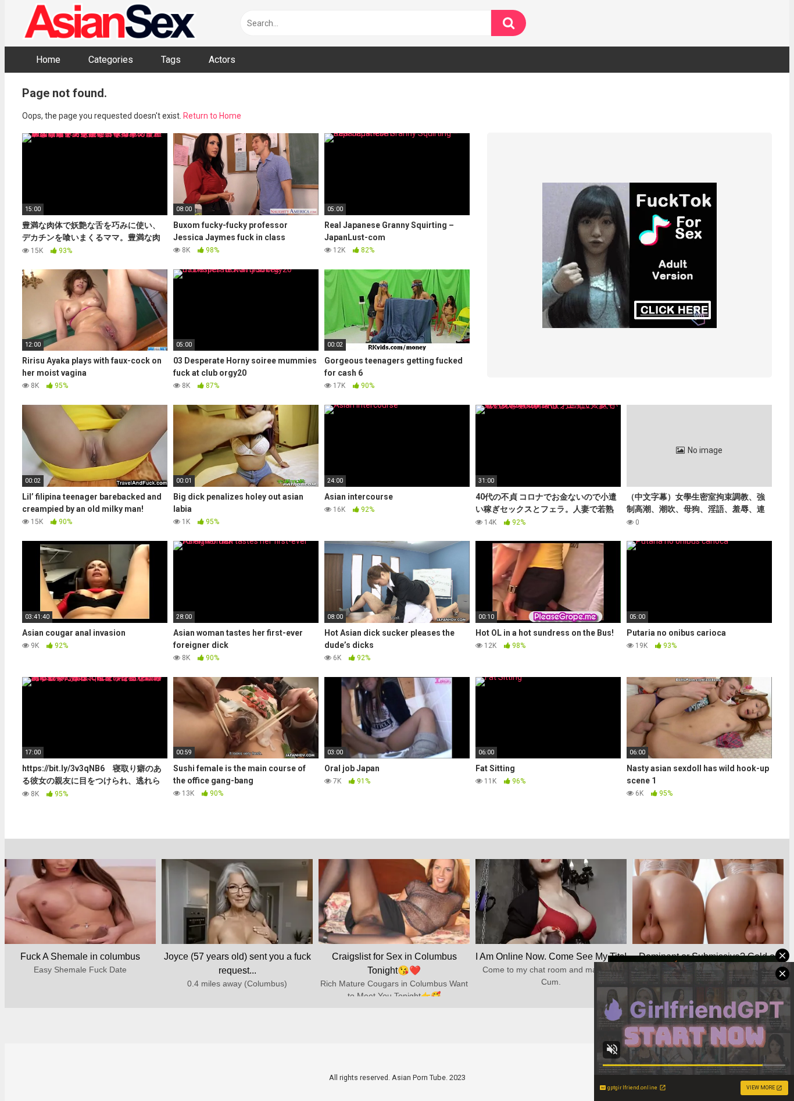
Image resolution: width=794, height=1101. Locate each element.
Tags (171, 59)
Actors (222, 59)
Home (48, 59)
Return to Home (212, 115)
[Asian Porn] (109, 23)
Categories (110, 59)
